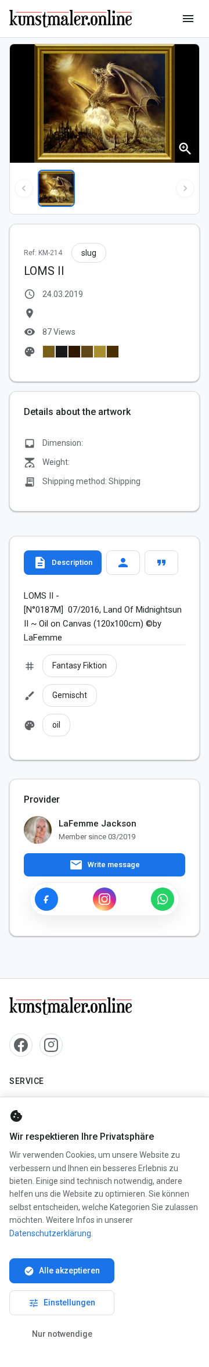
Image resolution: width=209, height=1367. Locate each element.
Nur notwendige (62, 1334)
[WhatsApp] (162, 899)
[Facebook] (46, 899)
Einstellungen (61, 1303)
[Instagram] (104, 899)
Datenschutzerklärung (50, 1233)
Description (62, 563)
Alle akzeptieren (62, 1271)
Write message (104, 865)
